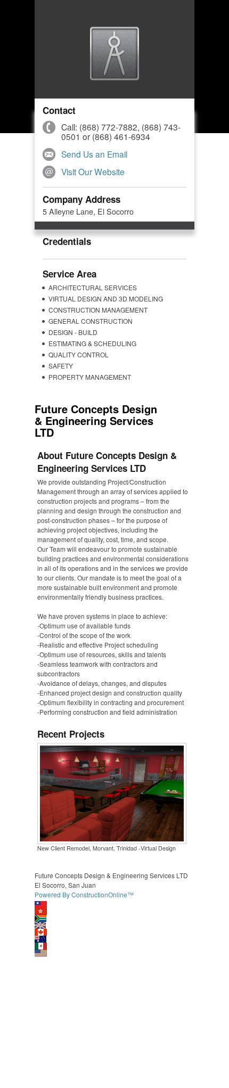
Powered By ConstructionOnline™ (84, 894)
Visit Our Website (93, 171)
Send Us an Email (94, 154)
